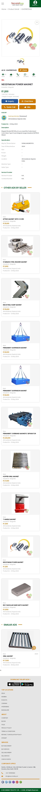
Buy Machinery (6, 746)
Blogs (3, 721)
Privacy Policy (6, 728)
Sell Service (5, 756)
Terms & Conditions (8, 731)
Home (4, 9)
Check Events (6, 759)
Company (4, 718)
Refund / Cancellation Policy (11, 735)
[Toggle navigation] (2, 4)
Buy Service (5, 749)
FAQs (3, 725)
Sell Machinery (6, 752)
